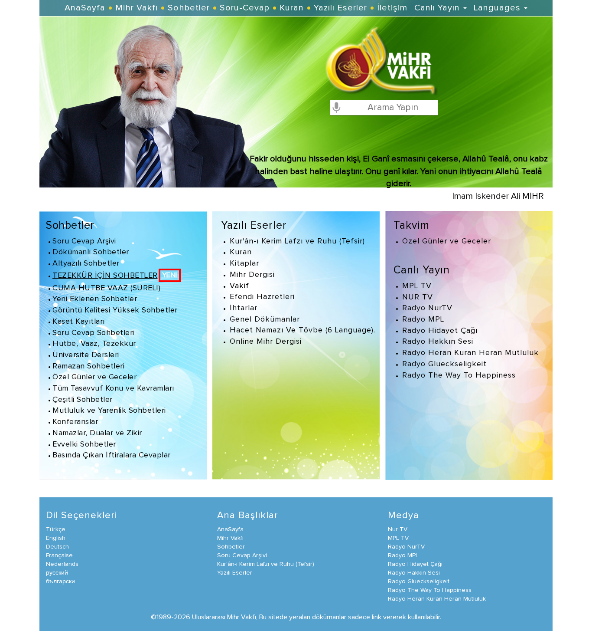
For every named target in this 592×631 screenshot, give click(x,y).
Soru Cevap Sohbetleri (93, 333)
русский (57, 573)
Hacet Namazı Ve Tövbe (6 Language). (302, 330)
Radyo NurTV (427, 308)
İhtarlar (243, 308)
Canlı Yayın (438, 7)
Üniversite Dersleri (85, 355)
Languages (498, 7)
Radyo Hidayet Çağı (440, 331)
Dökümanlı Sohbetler (90, 252)
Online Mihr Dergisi (266, 341)
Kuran (292, 7)
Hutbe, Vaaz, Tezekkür (94, 344)
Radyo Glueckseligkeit (444, 364)
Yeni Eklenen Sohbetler (94, 299)
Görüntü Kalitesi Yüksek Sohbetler (115, 310)
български (60, 581)
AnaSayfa (85, 7)
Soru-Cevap (245, 7)
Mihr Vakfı (136, 7)
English (55, 538)
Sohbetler (189, 7)
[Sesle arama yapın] (336, 107)
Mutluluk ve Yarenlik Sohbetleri (109, 410)
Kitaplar (244, 263)
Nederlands (62, 564)
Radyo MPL (423, 319)
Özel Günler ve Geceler (94, 377)
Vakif (239, 286)
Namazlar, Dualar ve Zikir (97, 433)
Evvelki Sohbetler (84, 444)
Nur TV (397, 529)
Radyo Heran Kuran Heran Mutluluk (470, 353)
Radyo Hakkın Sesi (437, 341)
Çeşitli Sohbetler (82, 400)
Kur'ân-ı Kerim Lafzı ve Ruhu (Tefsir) (297, 241)
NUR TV (417, 297)
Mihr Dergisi (252, 275)
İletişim (392, 7)
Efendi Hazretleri (262, 297)
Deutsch (57, 547)
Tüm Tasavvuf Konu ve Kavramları (113, 388)
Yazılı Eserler (340, 7)
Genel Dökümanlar (265, 319)
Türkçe (55, 529)
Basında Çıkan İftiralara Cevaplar (111, 455)
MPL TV (417, 286)
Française (59, 555)
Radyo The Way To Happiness (459, 375)
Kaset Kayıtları (78, 321)
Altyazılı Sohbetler (86, 263)
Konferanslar (75, 422)
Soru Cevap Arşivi (84, 241)
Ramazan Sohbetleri (88, 366)
